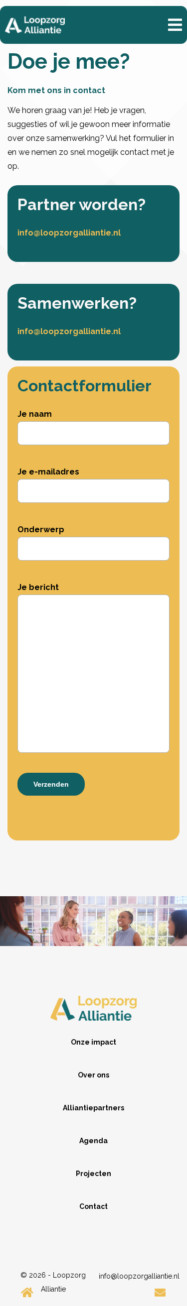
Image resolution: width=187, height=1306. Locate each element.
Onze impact (93, 1042)
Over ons (93, 1075)
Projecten (93, 1174)
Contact (93, 1206)
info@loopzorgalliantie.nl (69, 232)
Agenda (93, 1141)
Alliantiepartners (93, 1108)
